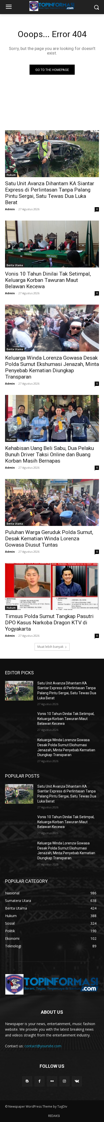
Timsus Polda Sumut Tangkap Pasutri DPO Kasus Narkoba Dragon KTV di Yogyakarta (49, 622)
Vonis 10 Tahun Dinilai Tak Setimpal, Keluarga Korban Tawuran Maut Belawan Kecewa (48, 280)
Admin (10, 209)
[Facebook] (39, 1081)
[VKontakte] (77, 1081)
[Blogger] (27, 1081)
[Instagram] (64, 1081)
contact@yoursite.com (42, 1046)
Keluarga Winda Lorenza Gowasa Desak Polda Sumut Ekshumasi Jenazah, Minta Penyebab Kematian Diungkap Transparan (52, 367)
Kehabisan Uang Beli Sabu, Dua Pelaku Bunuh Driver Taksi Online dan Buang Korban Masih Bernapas (49, 454)
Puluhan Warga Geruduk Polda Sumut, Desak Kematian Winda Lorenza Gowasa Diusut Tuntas (49, 538)
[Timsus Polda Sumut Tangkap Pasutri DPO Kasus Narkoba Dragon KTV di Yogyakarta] (52, 586)
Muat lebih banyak (50, 647)
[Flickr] (52, 1081)
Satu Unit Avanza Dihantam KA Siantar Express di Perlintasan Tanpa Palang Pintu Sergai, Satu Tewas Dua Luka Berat (49, 192)
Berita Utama (15, 265)
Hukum (11, 175)
